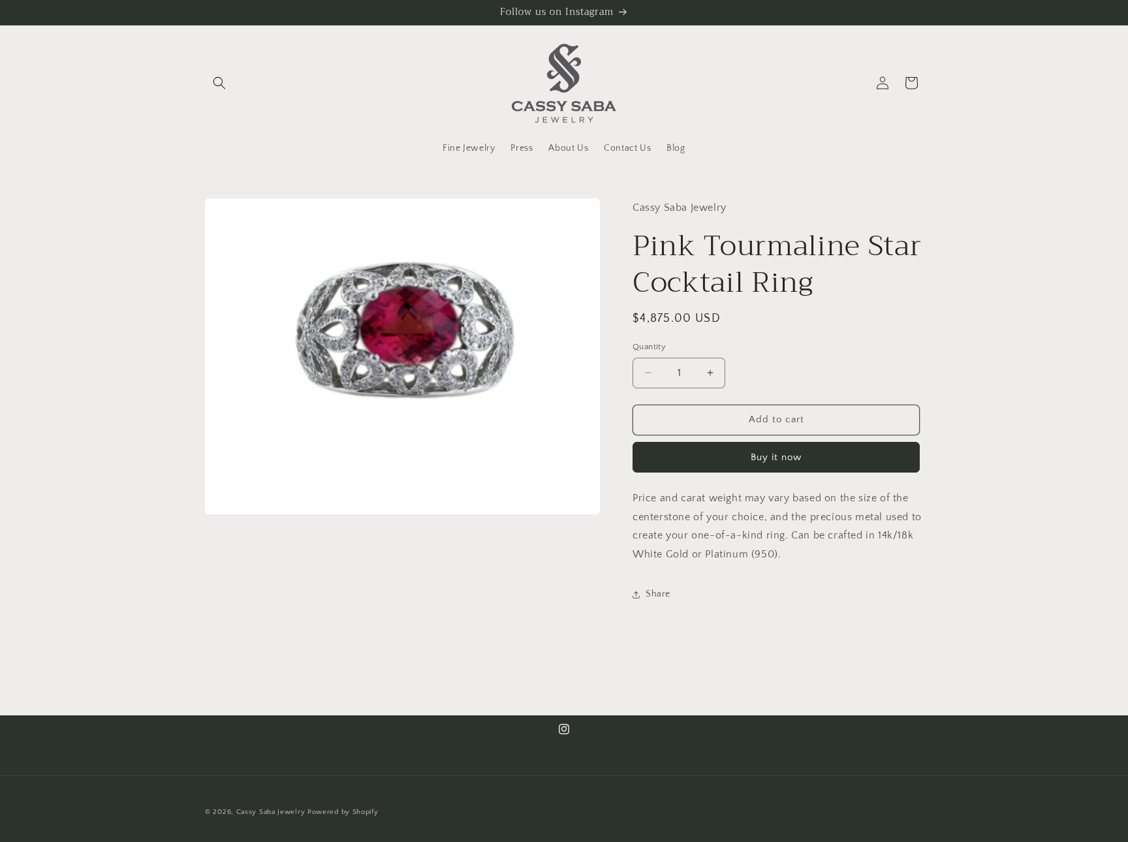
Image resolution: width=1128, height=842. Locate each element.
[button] (219, 83)
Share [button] (658, 594)
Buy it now (776, 457)
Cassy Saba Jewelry (271, 812)
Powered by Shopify (343, 812)
